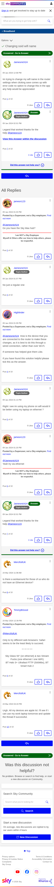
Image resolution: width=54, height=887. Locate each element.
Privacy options (8, 857)
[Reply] (47, 105)
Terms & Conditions (44, 857)
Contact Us (47, 862)
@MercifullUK (10, 633)
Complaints (6, 862)
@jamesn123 (15, 133)
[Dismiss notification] (50, 11)
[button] (50, 61)
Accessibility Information (42, 859)
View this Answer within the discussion (25, 139)
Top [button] (28, 851)
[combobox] (24, 21)
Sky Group (6, 864)
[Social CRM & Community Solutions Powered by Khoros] (45, 880)
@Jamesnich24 (11, 225)
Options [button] (5, 40)
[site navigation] (2, 3)
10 (8, 727)
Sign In (51, 4)
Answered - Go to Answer (27, 53)
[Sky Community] (16, 4)
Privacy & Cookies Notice (12, 859)
